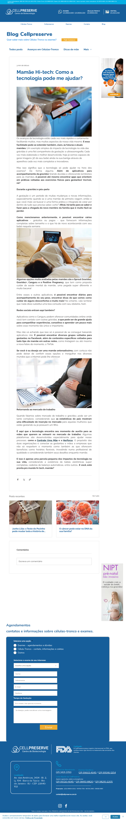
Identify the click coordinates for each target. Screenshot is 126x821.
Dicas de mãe (71, 49)
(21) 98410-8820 (84, 781)
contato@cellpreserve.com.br (66, 794)
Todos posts (16, 49)
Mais (86, 49)
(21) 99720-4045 (65, 781)
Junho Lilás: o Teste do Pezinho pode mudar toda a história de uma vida (28, 530)
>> (106, 817)
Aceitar (115, 817)
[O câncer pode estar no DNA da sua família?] (77, 512)
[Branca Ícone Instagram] (60, 805)
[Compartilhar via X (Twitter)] (24, 479)
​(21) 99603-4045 (68, 13)
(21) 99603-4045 (62, 1)
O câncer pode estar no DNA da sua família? (75, 530)
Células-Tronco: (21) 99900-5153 (45, 1)
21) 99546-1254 (107, 772)
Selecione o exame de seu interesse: (30, 660)
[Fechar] (123, 817)
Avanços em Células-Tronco (43, 49)
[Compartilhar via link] (30, 479)
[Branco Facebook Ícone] (66, 805)
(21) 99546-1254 (71, 1)
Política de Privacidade (33, 818)
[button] (26, 24)
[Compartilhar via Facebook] (18, 479)
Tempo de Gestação (22, 698)
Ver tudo (95, 496)
